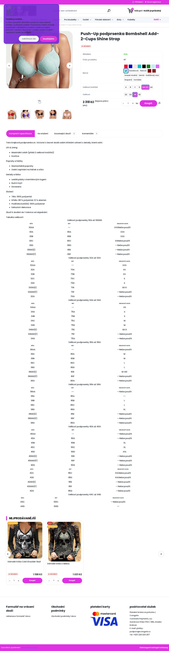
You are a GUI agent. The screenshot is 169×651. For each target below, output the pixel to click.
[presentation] (9, 65)
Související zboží (64, 133)
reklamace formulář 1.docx (18, 616)
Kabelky (131, 19)
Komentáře (89, 133)
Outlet (86, 19)
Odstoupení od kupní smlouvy (154, 647)
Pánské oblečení (103, 19)
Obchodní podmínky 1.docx (63, 616)
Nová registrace (154, 2)
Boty (119, 19)
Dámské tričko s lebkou (58, 563)
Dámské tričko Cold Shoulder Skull (24, 561)
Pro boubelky (70, 19)
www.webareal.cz (29, 647)
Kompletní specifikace (20, 133)
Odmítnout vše (29, 39)
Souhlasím (48, 38)
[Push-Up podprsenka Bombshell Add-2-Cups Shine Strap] (39, 59)
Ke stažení (43, 133)
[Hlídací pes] (159, 103)
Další (156, 19)
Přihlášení (139, 2)
